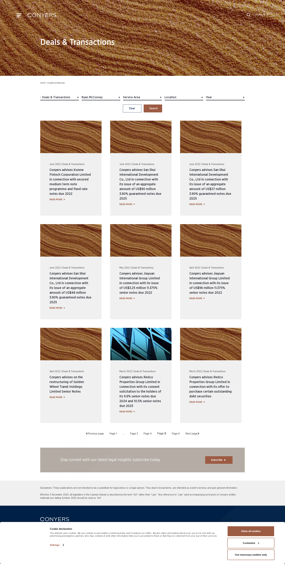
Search (153, 108)
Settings (55, 545)
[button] (249, 16)
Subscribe (216, 460)
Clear (132, 108)
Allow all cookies (251, 531)
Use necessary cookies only (251, 554)
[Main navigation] (19, 16)
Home (42, 83)
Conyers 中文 (261, 14)
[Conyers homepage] (42, 16)
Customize (249, 543)
